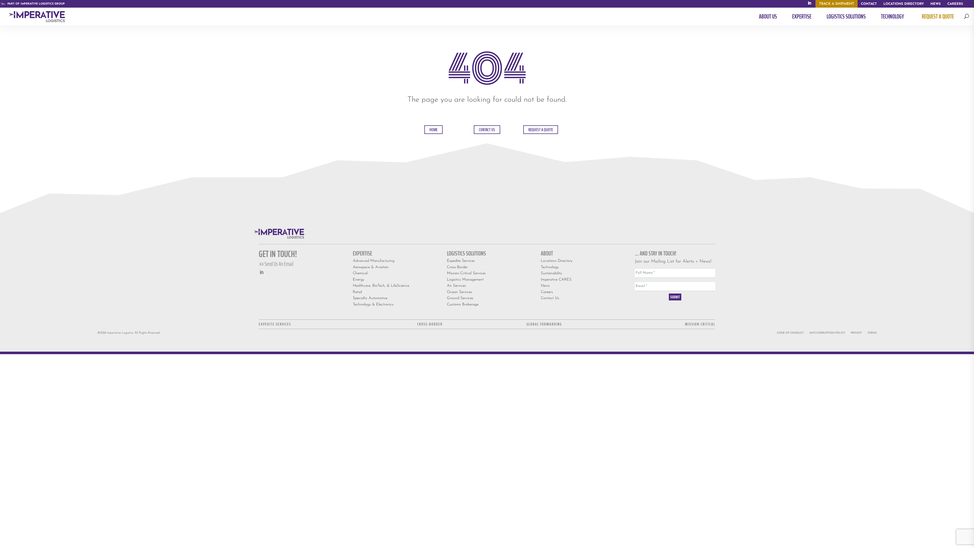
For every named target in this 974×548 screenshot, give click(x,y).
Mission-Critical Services (466, 273)
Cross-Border (457, 267)
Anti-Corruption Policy (827, 333)
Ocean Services (459, 292)
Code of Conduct (790, 333)
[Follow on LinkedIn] (261, 272)
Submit (675, 297)
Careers (547, 292)
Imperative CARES (556, 280)
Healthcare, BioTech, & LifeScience (381, 286)
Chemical (360, 273)
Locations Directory (556, 261)
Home (433, 129)
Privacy (856, 333)
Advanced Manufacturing (373, 261)
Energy (358, 280)
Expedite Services (461, 261)
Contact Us (487, 129)
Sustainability (551, 273)
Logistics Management (465, 280)
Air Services (456, 286)
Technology (550, 267)
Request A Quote (540, 129)
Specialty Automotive (370, 298)
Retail (357, 292)
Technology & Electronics (373, 304)
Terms (872, 333)
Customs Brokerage (462, 304)
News (545, 286)
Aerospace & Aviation (371, 267)
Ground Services (460, 298)
